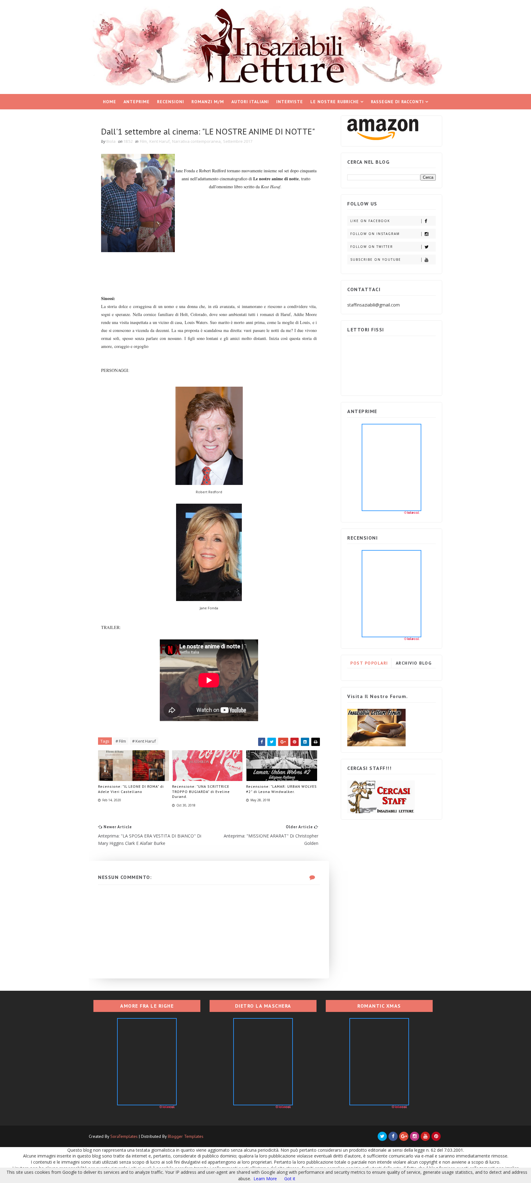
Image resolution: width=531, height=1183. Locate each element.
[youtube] (425, 1136)
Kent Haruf (159, 141)
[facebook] (393, 1136)
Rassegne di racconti (397, 101)
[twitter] (382, 1136)
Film (143, 141)
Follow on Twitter (371, 246)
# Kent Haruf (144, 741)
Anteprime (137, 101)
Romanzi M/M (207, 101)
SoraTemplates (124, 1136)
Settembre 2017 (237, 141)
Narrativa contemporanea (196, 141)
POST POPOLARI (369, 663)
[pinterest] (436, 1136)
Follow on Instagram (375, 234)
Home (109, 101)
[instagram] (414, 1136)
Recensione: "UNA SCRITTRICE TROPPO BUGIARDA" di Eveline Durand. (201, 791)
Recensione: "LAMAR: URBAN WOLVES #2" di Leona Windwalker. (281, 789)
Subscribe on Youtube (375, 259)
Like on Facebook (370, 221)
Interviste (289, 101)
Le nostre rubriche (334, 101)
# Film (121, 741)
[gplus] (403, 1136)
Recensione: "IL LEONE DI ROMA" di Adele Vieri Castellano (131, 789)
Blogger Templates (185, 1136)
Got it (289, 1178)
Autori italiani (250, 101)
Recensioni (170, 101)
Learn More (265, 1178)
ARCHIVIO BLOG (414, 663)
